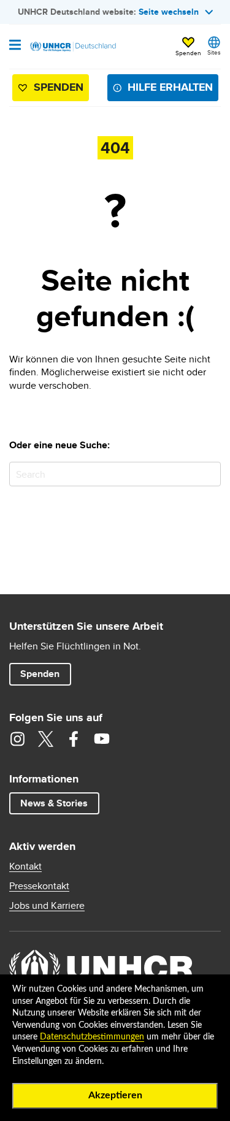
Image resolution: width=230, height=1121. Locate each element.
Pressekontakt (39, 886)
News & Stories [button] (54, 803)
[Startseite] (71, 46)
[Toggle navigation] (15, 46)
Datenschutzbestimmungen (92, 1037)
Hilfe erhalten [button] (170, 87)
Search (209, 474)
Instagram (17, 739)
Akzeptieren (115, 1095)
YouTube (102, 739)
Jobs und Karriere (47, 905)
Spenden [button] (188, 47)
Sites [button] (214, 52)
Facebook (74, 739)
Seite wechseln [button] (169, 12)
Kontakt (25, 866)
